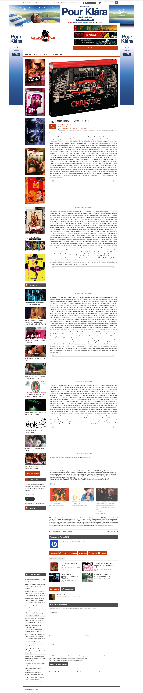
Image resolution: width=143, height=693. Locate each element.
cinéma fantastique (104, 130)
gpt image (28, 663)
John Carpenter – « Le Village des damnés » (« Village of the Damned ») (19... (104, 565)
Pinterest (94, 553)
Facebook (54, 553)
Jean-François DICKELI (65, 124)
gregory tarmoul (30, 598)
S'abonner (30, 499)
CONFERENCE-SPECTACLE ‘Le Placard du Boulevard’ (35, 341)
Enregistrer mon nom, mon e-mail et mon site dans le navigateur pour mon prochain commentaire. (78, 656)
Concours (46, 2)
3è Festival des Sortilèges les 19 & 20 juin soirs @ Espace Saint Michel (35, 395)
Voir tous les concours (95, 48)
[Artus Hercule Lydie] (35, 233)
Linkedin (84, 553)
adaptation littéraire (65, 130)
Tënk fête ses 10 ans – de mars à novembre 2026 (34, 431)
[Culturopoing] (43, 45)
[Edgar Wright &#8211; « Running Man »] (59, 494)
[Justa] (71, 14)
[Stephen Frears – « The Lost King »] (83, 494)
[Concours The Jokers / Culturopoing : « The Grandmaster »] (95, 42)
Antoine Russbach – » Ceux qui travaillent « (62, 532)
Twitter (64, 553)
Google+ (74, 553)
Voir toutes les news (32, 473)
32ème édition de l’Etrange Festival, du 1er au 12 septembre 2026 (35, 303)
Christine (75, 128)
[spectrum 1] (35, 280)
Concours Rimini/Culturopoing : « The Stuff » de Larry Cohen (35, 651)
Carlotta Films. (87, 457)
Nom (50, 635)
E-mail (86, 635)
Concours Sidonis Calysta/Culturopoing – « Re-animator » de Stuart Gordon (35, 593)
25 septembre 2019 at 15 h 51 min (66, 596)
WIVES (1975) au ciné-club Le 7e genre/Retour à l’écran (34, 468)
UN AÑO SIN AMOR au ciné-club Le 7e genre (35, 359)
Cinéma (28, 54)
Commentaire (53, 612)
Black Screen (29, 584)
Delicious (103, 553)
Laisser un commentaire (66, 133)
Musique (37, 54)
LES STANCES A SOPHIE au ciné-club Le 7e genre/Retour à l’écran (35, 377)
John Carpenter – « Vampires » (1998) (69, 564)
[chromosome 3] (35, 174)
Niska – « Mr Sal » (111, 532)
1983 (85, 128)
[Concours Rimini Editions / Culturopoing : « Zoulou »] (95, 28)
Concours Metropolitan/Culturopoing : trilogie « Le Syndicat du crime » (34, 672)
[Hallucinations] (35, 144)
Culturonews (38, 2)
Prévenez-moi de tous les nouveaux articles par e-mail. (66, 660)
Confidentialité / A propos (59, 2)
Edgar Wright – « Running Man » (58, 501)
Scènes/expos (58, 54)
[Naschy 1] (35, 204)
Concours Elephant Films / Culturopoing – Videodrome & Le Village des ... (70, 576)
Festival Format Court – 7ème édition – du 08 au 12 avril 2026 (35, 413)
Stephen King (114, 130)
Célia (26, 579)
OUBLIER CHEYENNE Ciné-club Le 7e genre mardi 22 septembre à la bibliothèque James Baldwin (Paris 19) (35, 322)
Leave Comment (69, 589)
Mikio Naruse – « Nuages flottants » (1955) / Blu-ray (35, 449)
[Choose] (35, 85)
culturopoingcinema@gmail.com (104, 525)
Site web (51, 645)
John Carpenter (64, 128)
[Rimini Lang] (35, 251)
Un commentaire (53, 133)
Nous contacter (73, 2)
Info (100, 3)
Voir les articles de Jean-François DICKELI (73, 541)
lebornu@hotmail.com (77, 525)
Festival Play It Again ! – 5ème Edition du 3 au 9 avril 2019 (102, 575)
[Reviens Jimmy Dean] (35, 115)
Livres (46, 54)
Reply (79, 596)
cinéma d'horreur (93, 130)
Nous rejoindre (90, 3)
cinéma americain (83, 130)
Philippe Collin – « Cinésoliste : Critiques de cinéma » (35, 586)
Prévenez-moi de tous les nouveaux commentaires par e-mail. (68, 658)
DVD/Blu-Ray (64, 126)
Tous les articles (27, 2)
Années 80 (74, 130)
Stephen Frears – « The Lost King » (83, 501)
